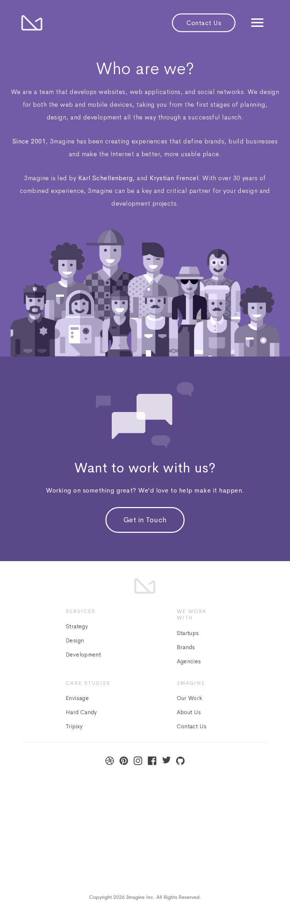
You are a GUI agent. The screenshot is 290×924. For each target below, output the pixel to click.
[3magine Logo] (31, 22)
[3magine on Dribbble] (109, 761)
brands (186, 647)
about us (189, 712)
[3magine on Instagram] (138, 761)
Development (83, 654)
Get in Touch (145, 520)
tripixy (74, 726)
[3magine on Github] (180, 761)
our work (189, 698)
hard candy (81, 712)
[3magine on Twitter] (166, 761)
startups (188, 633)
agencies (189, 661)
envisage (77, 698)
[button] (257, 24)
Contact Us (203, 23)
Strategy (77, 626)
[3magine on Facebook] (152, 761)
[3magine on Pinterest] (124, 761)
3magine (135, 897)
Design (75, 640)
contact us (192, 726)
